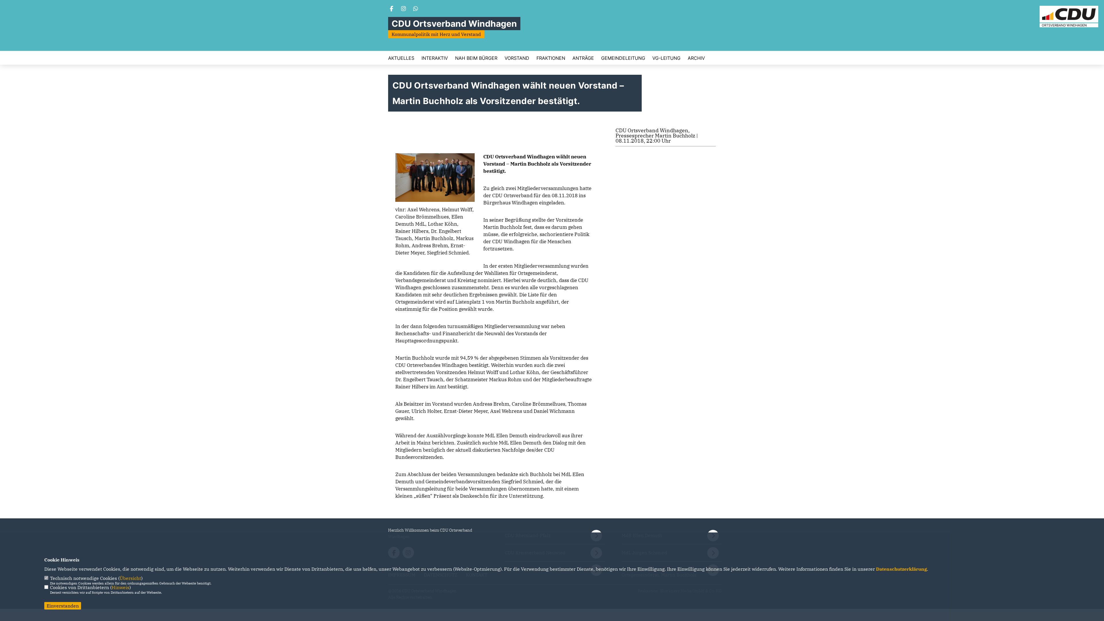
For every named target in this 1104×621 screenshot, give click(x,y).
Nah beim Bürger (476, 58)
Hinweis (120, 587)
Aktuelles (401, 58)
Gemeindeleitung (623, 58)
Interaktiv (434, 58)
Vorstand (517, 58)
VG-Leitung (666, 58)
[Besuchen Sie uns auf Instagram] (403, 9)
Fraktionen (550, 58)
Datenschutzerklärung (901, 569)
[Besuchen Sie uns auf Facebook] (391, 9)
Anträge (583, 58)
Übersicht (130, 578)
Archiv (696, 58)
